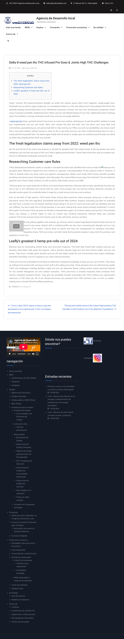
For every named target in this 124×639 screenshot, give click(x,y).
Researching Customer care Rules (28, 87)
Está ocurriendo (13, 27)
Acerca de (11, 34)
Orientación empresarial (21, 557)
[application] (23, 346)
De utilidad (98, 27)
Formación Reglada (19, 535)
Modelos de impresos (20, 599)
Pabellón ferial (17, 588)
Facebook (15, 381)
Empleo (39, 27)
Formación (55, 27)
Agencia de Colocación (21, 392)
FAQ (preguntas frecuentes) (23, 618)
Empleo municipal (19, 396)
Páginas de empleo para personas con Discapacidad (24, 454)
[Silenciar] (33, 354)
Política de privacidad (20, 621)
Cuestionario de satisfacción (23, 610)
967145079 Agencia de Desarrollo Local (24, 3)
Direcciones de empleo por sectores (22, 483)
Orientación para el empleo (22, 407)
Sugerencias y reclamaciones (23, 614)
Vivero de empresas (20, 585)
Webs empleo (19, 434)
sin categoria (25, 286)
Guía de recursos (18, 596)
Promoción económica (76, 27)
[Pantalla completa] (37, 354)
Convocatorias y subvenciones (24, 553)
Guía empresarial (18, 550)
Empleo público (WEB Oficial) (23, 400)
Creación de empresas (23, 560)
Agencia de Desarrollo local (55, 18)
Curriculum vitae (20, 424)
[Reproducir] (10, 354)
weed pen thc (16, 121)
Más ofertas (16, 403)
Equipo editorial (30, 68)
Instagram (16, 385)
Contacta (15, 607)
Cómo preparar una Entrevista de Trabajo (24, 416)
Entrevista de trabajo (22, 410)
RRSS (27, 27)
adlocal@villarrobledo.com (56, 3)
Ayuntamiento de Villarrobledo (24, 378)
